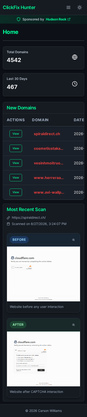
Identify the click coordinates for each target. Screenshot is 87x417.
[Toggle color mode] (79, 7)
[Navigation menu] (68, 7)
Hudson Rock (56, 19)
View (16, 133)
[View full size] (73, 240)
